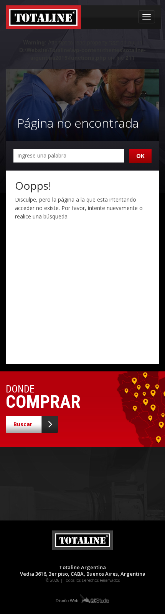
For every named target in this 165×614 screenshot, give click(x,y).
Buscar (22, 424)
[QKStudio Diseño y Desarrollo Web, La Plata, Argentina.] (94, 598)
